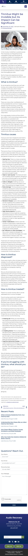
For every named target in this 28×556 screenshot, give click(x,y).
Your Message (5, 473)
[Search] (22, 537)
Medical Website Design (11, 554)
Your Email (4, 460)
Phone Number (5, 467)
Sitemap (18, 552)
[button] (26, 6)
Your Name (4, 454)
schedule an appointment (12, 402)
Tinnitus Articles (7, 28)
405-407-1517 (14, 528)
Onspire (21, 554)
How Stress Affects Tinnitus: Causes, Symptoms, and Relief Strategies (12, 430)
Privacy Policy (11, 552)
